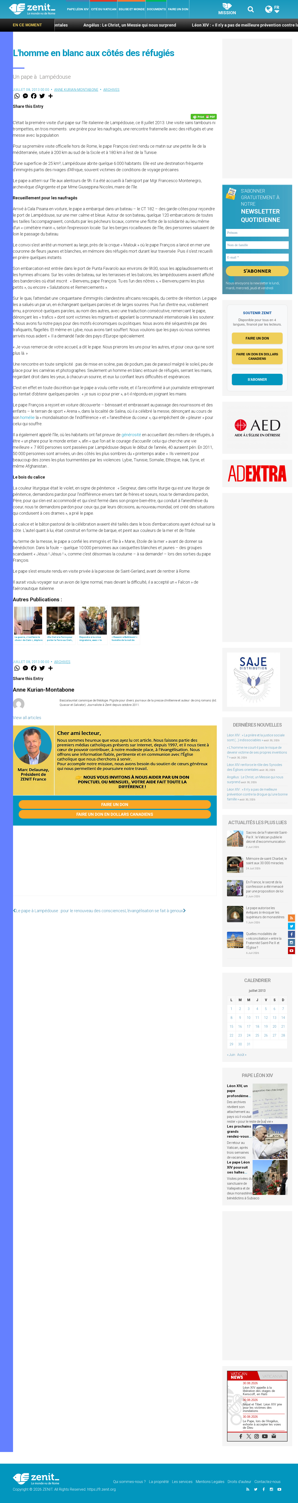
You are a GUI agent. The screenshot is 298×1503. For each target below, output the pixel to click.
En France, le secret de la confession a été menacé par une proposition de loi (264, 886)
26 (266, 1035)
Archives (111, 90)
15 (231, 1026)
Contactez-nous (267, 1481)
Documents (156, 9)
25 (257, 1035)
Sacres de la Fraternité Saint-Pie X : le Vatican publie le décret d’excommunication (267, 837)
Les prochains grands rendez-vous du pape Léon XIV (239, 1136)
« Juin (231, 1055)
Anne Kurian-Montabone (76, 90)
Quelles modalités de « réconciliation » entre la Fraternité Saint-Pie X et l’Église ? (263, 940)
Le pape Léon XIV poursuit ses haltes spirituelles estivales (238, 1172)
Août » (241, 1055)
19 (266, 1026)
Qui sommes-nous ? (129, 1481)
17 (249, 1026)
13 (274, 1018)
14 (283, 1018)
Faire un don (178, 9)
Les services (182, 1481)
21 (283, 1026)
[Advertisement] (114, 865)
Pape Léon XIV (78, 9)
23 (240, 1035)
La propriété (159, 1481)
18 (257, 1026)
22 (231, 1035)
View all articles (27, 717)
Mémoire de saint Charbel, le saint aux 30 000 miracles (266, 861)
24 (249, 1035)
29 (231, 1044)
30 (240, 1044)
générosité (131, 434)
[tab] (242, 1375)
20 (274, 1026)
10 (249, 1018)
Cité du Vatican (103, 9)
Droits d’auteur (239, 1481)
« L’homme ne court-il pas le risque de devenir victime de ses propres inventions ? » (257, 752)
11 (257, 1018)
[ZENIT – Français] (37, 9)
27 (274, 1035)
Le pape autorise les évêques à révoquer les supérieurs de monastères (265, 912)
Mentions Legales (210, 1481)
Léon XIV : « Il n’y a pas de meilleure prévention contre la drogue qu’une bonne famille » (257, 794)
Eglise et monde (132, 9)
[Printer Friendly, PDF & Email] (204, 116)
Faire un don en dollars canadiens (114, 814)
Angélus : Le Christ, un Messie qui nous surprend (84, 25)
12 (266, 1018)
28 (283, 1035)
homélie (27, 417)
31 (249, 1044)
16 (240, 1026)
